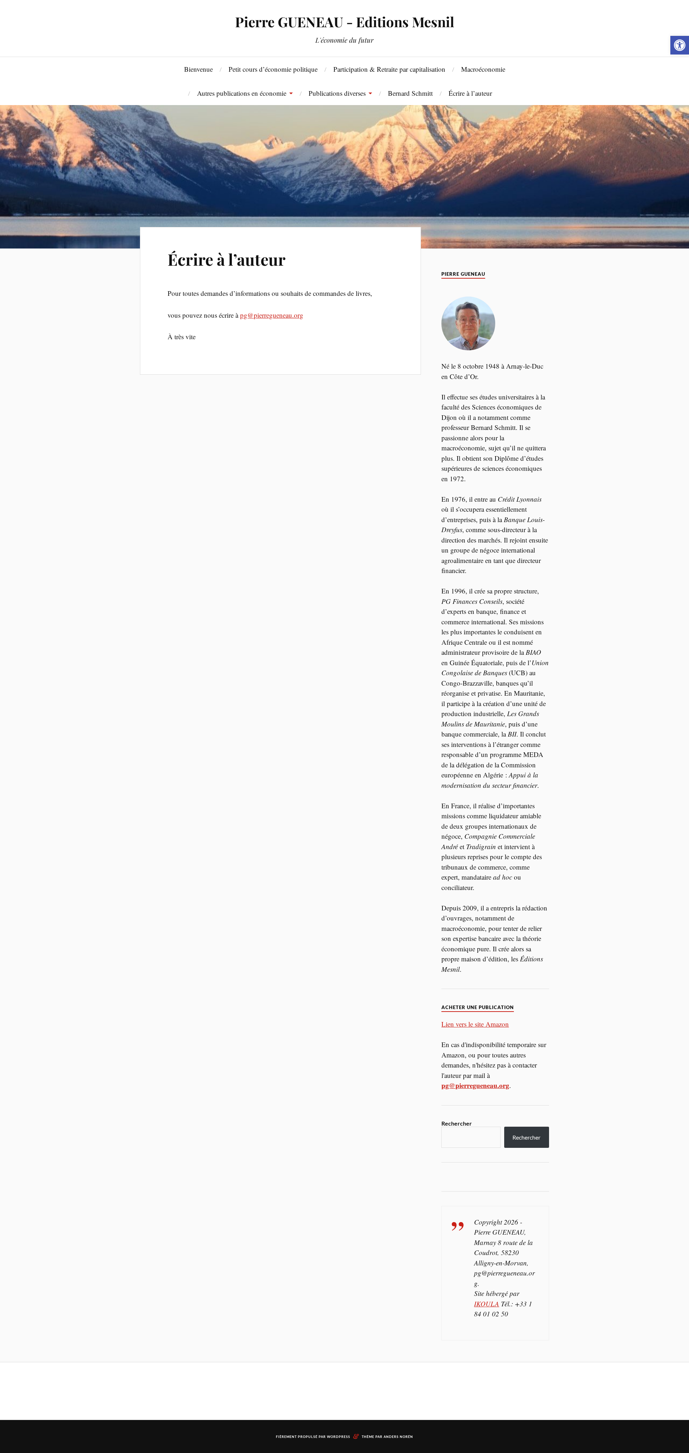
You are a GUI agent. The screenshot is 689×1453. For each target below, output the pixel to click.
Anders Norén (398, 1437)
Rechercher (456, 1123)
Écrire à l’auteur (470, 93)
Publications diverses (337, 93)
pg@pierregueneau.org (271, 315)
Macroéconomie (483, 69)
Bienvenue (198, 69)
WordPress (338, 1437)
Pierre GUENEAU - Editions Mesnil (344, 22)
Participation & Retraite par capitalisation (389, 69)
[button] (679, 45)
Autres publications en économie (241, 93)
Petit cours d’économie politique (273, 69)
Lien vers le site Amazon (475, 1023)
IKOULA (486, 1303)
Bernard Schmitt (410, 93)
